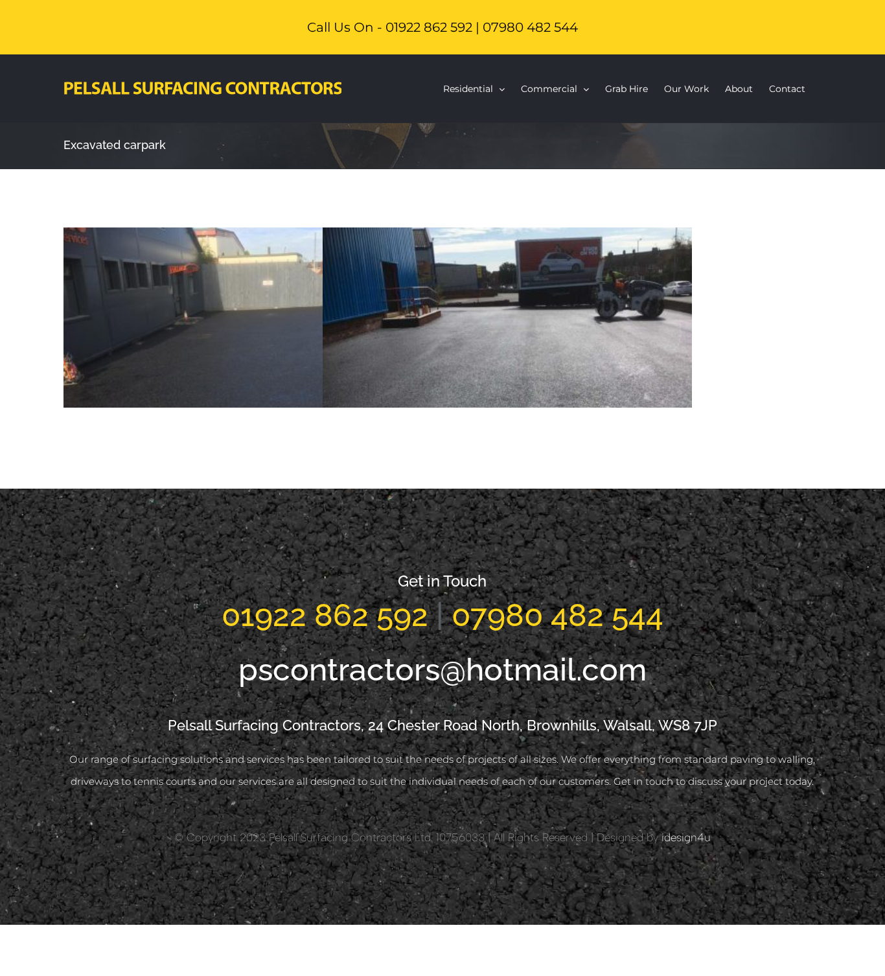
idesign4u (686, 837)
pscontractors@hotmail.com (442, 669)
